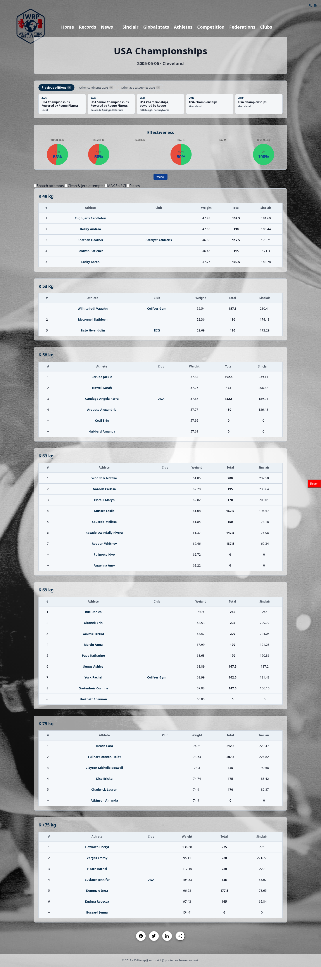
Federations (242, 27)
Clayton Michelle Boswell (104, 768)
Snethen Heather (90, 240)
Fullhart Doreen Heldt (104, 757)
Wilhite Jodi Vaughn (93, 308)
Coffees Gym (156, 308)
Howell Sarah (102, 388)
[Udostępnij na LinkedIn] (167, 936)
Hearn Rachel (97, 869)
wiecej (160, 177)
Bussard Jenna (97, 912)
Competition (210, 27)
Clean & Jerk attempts (86, 185)
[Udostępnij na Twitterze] (154, 936)
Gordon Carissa (104, 489)
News (107, 27)
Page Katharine (93, 655)
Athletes (183, 27)
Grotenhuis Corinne (93, 688)
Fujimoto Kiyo (104, 554)
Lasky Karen (90, 262)
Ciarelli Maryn (104, 500)
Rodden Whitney (104, 543)
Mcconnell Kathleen (92, 319)
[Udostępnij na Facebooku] (141, 936)
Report (314, 483)
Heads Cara (104, 746)
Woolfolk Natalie (104, 478)
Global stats (156, 27)
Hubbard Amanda (101, 431)
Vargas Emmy (97, 858)
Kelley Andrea (90, 229)
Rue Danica (93, 612)
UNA (160, 399)
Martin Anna (93, 644)
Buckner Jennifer (97, 880)
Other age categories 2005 (140, 87)
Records (87, 27)
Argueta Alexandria (101, 409)
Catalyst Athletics (158, 240)
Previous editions (56, 87)
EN (316, 5)
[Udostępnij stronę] (180, 936)
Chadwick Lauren (104, 789)
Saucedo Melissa (104, 522)
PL (310, 5)
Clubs (266, 27)
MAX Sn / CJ (116, 185)
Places (134, 185)
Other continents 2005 (95, 87)
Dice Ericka (104, 778)
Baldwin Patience (90, 251)
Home (67, 27)
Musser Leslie (104, 511)
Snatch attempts (50, 185)
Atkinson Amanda (104, 800)
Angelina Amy (104, 565)
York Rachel (93, 677)
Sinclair (130, 27)
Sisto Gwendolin (93, 330)
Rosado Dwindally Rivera (104, 533)
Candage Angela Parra (102, 399)
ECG (157, 330)
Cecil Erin (102, 420)
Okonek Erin (93, 623)
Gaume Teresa (93, 634)
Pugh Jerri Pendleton (90, 218)
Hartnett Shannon (93, 699)
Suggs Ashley (93, 666)
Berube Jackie (101, 377)
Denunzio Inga (97, 890)
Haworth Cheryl (97, 847)
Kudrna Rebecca (97, 901)
